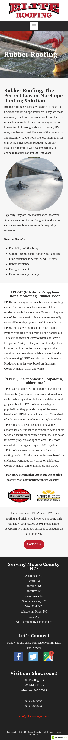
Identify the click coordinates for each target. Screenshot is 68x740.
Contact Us (34, 543)
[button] (34, 26)
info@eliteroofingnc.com (34, 716)
